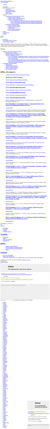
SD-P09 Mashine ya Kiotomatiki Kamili (14, 53)
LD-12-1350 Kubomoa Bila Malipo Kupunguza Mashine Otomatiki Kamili (26, 20)
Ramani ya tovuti (26, 259)
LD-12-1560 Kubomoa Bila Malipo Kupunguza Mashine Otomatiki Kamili (26, 22)
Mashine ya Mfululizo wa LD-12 (12, 55)
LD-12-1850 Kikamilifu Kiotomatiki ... (16, 87)
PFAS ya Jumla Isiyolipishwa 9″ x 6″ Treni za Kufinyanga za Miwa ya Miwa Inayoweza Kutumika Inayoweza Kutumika (25, 176)
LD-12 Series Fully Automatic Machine (14, 248)
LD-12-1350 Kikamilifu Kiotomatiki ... (16, 97)
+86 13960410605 (4, 2)
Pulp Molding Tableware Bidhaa (12, 24)
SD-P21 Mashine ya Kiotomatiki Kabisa (16, 18)
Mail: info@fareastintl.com (8, 256)
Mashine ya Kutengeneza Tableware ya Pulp (15, 16)
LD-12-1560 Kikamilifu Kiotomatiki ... (16, 92)
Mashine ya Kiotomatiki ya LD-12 (15, 19)
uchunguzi (8, 107)
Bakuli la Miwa (11, 27)
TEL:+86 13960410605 (8, 255)
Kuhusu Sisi (8, 9)
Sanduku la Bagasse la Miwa (14, 26)
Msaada (4, 33)
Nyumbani (5, 6)
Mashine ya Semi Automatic (14, 17)
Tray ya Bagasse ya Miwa (13, 30)
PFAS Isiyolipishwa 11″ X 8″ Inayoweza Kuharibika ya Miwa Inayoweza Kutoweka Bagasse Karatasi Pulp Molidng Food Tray (25, 157)
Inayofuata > (4, 223)
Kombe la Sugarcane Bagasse (14, 29)
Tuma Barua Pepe (4, 262)
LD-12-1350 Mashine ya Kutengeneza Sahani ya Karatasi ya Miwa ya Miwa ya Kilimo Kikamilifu (28, 56)
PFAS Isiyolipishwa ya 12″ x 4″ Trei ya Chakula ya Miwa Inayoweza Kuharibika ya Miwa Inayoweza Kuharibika (24, 208)
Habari (4, 31)
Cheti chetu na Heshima (11, 11)
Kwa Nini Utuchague (10, 10)
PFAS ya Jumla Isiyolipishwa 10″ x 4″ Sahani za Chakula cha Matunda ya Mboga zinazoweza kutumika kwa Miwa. (26, 218)
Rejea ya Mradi (9, 13)
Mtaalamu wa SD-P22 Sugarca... (14, 77)
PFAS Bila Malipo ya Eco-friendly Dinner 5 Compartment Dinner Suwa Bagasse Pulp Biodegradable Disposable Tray (25, 104)
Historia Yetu (8, 12)
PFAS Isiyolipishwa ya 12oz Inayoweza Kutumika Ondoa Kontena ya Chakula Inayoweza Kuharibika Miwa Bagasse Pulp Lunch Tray (24, 147)
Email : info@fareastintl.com (6, 1)
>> (7, 223)
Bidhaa (4, 238)
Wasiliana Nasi (6, 32)
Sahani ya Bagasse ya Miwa (14, 25)
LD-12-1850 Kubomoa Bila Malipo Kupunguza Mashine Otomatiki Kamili (26, 23)
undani (11, 107)
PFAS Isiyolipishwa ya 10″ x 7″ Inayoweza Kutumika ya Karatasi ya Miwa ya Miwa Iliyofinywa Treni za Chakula (26, 167)
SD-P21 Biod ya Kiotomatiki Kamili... (16, 82)
